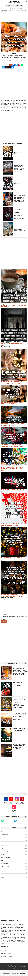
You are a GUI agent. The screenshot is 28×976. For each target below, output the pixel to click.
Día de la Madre (14, 834)
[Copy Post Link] (6, 67)
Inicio (2, 8)
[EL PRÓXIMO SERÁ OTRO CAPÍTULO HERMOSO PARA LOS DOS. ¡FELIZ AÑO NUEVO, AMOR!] (8, 168)
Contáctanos (4, 950)
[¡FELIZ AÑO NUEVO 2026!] (8, 153)
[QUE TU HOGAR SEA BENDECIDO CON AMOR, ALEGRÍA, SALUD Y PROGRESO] (14, 561)
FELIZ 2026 (17, 183)
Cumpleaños (14, 845)
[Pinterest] (12, 966)
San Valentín (14, 863)
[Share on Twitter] (16, 65)
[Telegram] (21, 966)
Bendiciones (14, 874)
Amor (14, 837)
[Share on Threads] (9, 67)
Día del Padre (14, 872)
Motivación (14, 848)
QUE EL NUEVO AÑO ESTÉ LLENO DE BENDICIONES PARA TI (19, 229)
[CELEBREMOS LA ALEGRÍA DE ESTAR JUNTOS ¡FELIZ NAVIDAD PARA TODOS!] (14, 428)
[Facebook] (3, 966)
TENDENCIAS (19, 5)
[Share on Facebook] (14, 65)
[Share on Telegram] (3, 67)
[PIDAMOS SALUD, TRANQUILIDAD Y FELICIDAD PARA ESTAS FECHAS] (14, 528)
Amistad (14, 860)
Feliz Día (14, 854)
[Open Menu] (1, 5)
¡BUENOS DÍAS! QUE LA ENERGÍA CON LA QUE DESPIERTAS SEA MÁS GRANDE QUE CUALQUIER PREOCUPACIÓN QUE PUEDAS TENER (19, 702)
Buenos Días (14, 851)
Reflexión (14, 842)
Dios (14, 831)
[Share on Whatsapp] (22, 65)
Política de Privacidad (6, 956)
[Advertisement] (14, 17)
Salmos (14, 877)
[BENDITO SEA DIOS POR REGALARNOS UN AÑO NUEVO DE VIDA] (14, 406)
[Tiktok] (24, 966)
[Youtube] (15, 966)
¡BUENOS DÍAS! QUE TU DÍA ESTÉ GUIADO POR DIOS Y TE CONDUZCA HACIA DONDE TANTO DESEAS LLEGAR (19, 716)
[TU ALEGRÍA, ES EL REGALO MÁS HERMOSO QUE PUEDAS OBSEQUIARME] (14, 493)
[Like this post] (10, 65)
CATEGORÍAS (9, 5)
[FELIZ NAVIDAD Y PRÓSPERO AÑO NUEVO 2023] (14, 473)
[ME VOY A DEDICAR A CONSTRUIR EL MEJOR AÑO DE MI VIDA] (14, 386)
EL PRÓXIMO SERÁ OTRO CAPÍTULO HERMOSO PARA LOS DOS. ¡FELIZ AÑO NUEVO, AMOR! (19, 168)
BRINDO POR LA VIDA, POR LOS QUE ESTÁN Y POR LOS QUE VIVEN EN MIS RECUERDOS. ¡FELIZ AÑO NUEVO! (19, 198)
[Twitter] (6, 966)
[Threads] (14, 969)
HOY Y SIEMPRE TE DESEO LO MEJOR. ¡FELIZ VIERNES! (18, 684)
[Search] (26, 1)
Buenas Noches (14, 866)
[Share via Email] (12, 67)
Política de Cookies (6, 953)
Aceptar (22, 973)
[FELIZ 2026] (8, 184)
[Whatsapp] (18, 966)
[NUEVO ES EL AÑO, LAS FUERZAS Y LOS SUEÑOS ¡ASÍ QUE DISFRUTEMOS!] (14, 349)
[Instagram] (9, 966)
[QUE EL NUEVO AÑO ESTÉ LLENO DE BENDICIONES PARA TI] (8, 229)
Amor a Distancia (14, 857)
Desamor (14, 840)
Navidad (7, 8)
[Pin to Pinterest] (19, 65)
